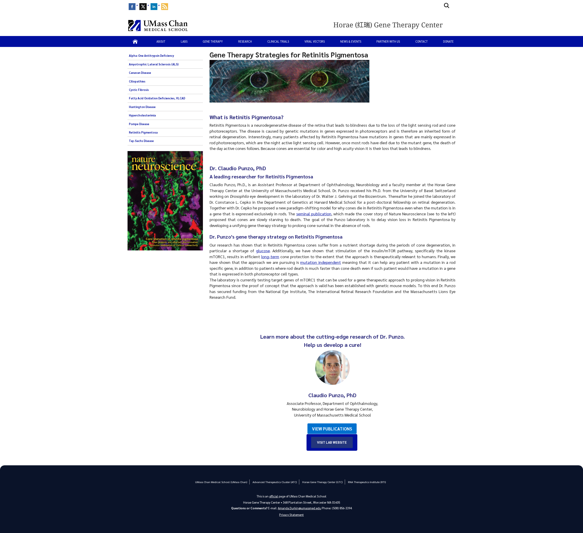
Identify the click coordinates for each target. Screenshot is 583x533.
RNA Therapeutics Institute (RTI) (367, 482)
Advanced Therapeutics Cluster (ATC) (275, 482)
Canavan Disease (140, 73)
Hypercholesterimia (142, 115)
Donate (448, 41)
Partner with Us (388, 41)
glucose (263, 250)
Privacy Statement (291, 515)
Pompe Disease (139, 124)
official (273, 496)
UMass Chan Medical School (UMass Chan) (221, 482)
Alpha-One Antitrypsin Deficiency (151, 55)
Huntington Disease (142, 107)
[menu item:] (132, 6)
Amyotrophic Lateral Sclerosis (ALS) (154, 64)
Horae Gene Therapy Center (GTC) (322, 482)
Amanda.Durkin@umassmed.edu (299, 508)
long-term (270, 256)
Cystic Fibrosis (139, 90)
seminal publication (313, 213)
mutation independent (320, 262)
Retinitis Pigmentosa (143, 132)
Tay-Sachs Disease (141, 141)
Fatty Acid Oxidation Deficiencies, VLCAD (157, 98)
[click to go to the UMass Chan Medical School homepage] (158, 25)
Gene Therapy (213, 41)
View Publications (332, 428)
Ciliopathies (137, 81)
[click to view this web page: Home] (135, 41)
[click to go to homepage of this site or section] (393, 25)
